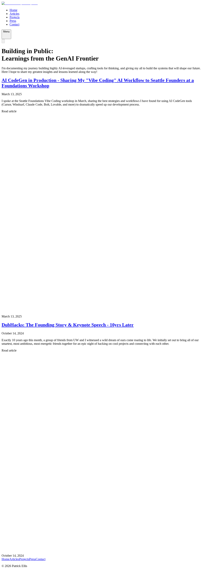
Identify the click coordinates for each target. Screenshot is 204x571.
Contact (14, 24)
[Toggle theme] (3, 41)
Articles (14, 13)
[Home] (20, 3)
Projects (15, 17)
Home (13, 10)
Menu (6, 31)
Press (13, 21)
